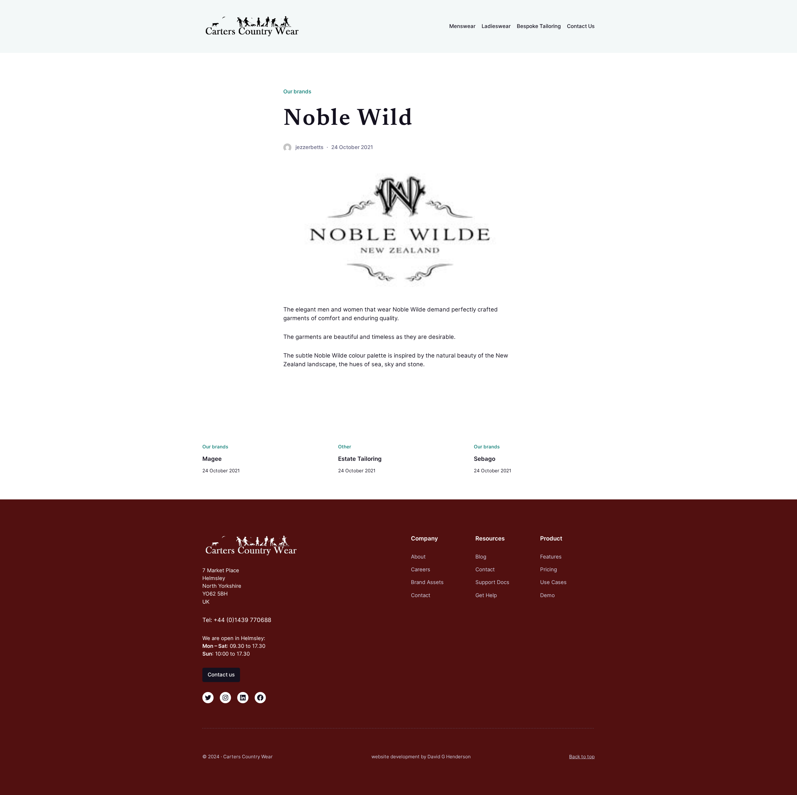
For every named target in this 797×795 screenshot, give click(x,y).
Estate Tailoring (360, 459)
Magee (212, 459)
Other (344, 447)
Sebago (484, 459)
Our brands (297, 91)
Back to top (582, 757)
